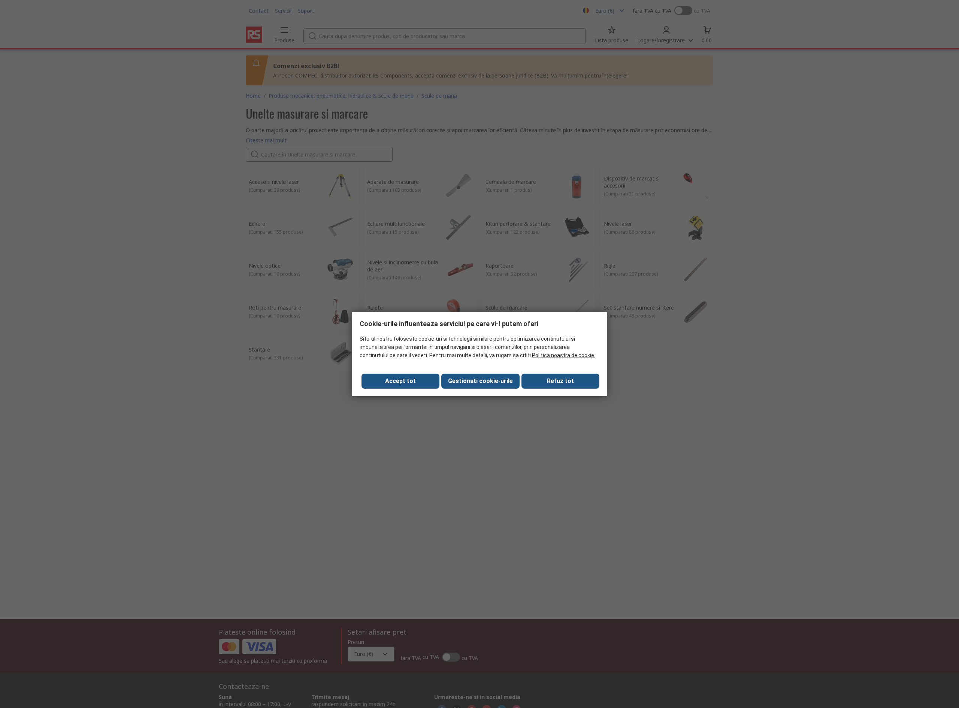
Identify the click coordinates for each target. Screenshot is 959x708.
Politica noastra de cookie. (563, 355)
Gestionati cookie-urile (480, 381)
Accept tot (400, 381)
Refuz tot (560, 381)
